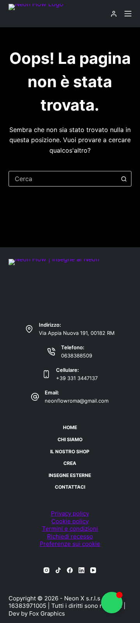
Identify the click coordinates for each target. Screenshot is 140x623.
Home (70, 427)
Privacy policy (70, 513)
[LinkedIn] (81, 570)
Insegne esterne (70, 475)
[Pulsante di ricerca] (123, 178)
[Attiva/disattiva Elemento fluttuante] (111, 602)
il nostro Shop (69, 451)
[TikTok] (58, 570)
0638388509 (76, 355)
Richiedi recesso (70, 536)
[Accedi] (114, 14)
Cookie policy (70, 521)
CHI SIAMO (70, 439)
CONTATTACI (70, 487)
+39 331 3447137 (77, 378)
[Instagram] (46, 570)
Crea (69, 463)
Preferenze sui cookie (70, 543)
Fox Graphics (47, 613)
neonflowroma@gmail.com (76, 401)
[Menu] (127, 13)
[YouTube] (93, 570)
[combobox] (63, 179)
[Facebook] (70, 570)
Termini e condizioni (70, 528)
